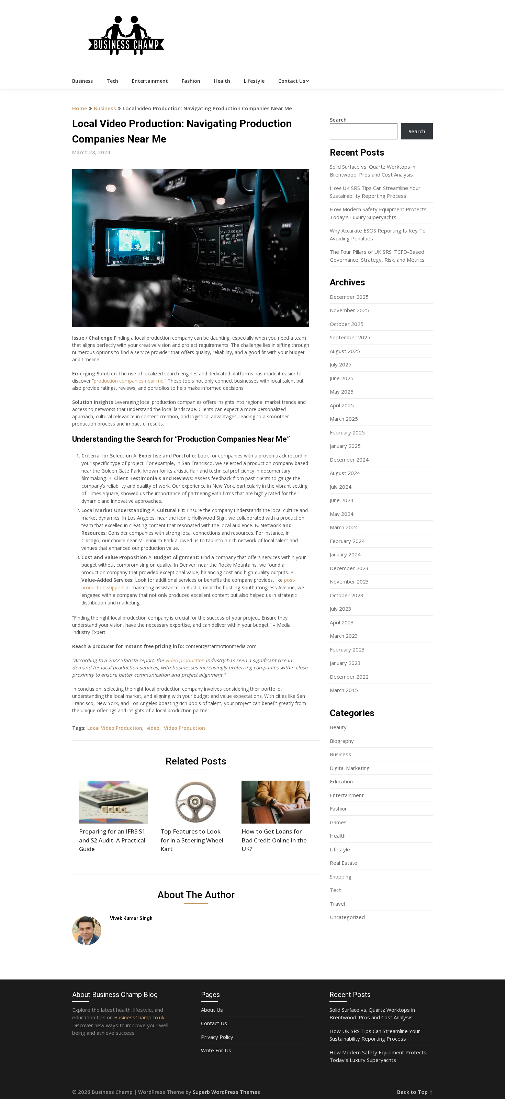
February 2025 (347, 432)
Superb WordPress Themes (226, 1091)
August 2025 (345, 351)
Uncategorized (347, 917)
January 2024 (345, 554)
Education (341, 781)
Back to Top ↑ (415, 1091)
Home (79, 108)
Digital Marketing (350, 767)
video (153, 728)
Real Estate (343, 862)
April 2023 (342, 622)
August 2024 (345, 472)
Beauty (338, 727)
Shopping (340, 876)
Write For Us (216, 1050)
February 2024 (347, 540)
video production (184, 660)
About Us (212, 1009)
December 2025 (349, 296)
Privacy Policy (217, 1036)
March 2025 (344, 418)
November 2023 (349, 581)
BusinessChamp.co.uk (139, 1017)
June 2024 (342, 500)
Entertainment (150, 81)
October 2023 (346, 595)
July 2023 (340, 608)
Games (338, 822)
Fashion (191, 81)
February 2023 (347, 649)
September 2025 (350, 337)
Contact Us (291, 81)
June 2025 (342, 378)
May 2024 (342, 513)
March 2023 (344, 635)
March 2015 (344, 690)
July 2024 (340, 486)
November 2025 (349, 310)
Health (222, 81)
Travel (337, 903)
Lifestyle (254, 81)
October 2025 (346, 323)
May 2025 (342, 391)
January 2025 (345, 445)
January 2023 (345, 662)
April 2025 (342, 405)
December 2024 (349, 459)
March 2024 (344, 527)
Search (338, 119)
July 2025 (340, 364)
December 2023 (349, 568)
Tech (112, 81)
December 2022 (349, 676)
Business (82, 81)
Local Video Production (114, 728)
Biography (342, 740)
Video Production (184, 728)
